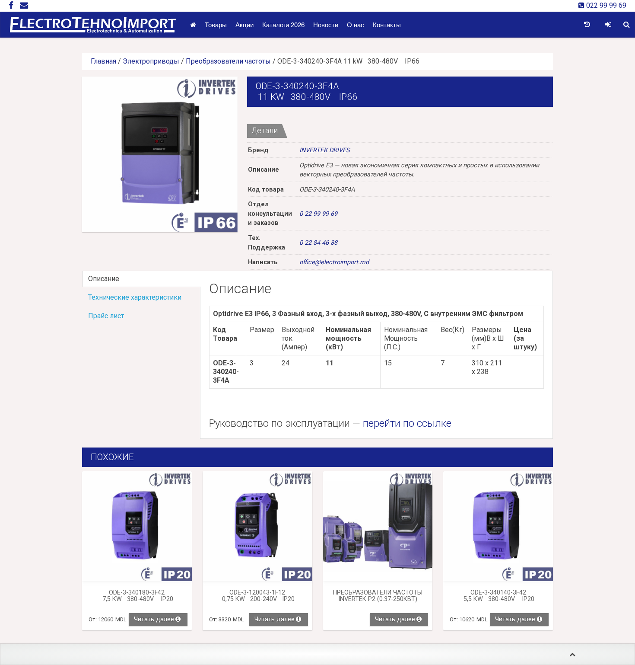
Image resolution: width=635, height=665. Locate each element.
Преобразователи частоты (228, 61)
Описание (103, 279)
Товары (216, 24)
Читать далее (154, 619)
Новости (325, 24)
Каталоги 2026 (283, 24)
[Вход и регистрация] (608, 25)
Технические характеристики (134, 297)
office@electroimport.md (334, 262)
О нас (355, 24)
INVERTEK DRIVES (324, 150)
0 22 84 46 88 (318, 242)
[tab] (141, 279)
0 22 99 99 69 (318, 213)
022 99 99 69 (605, 5)
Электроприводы (151, 61)
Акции (244, 24)
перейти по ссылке (407, 423)
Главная (103, 61)
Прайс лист (106, 316)
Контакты (387, 24)
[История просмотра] (587, 25)
